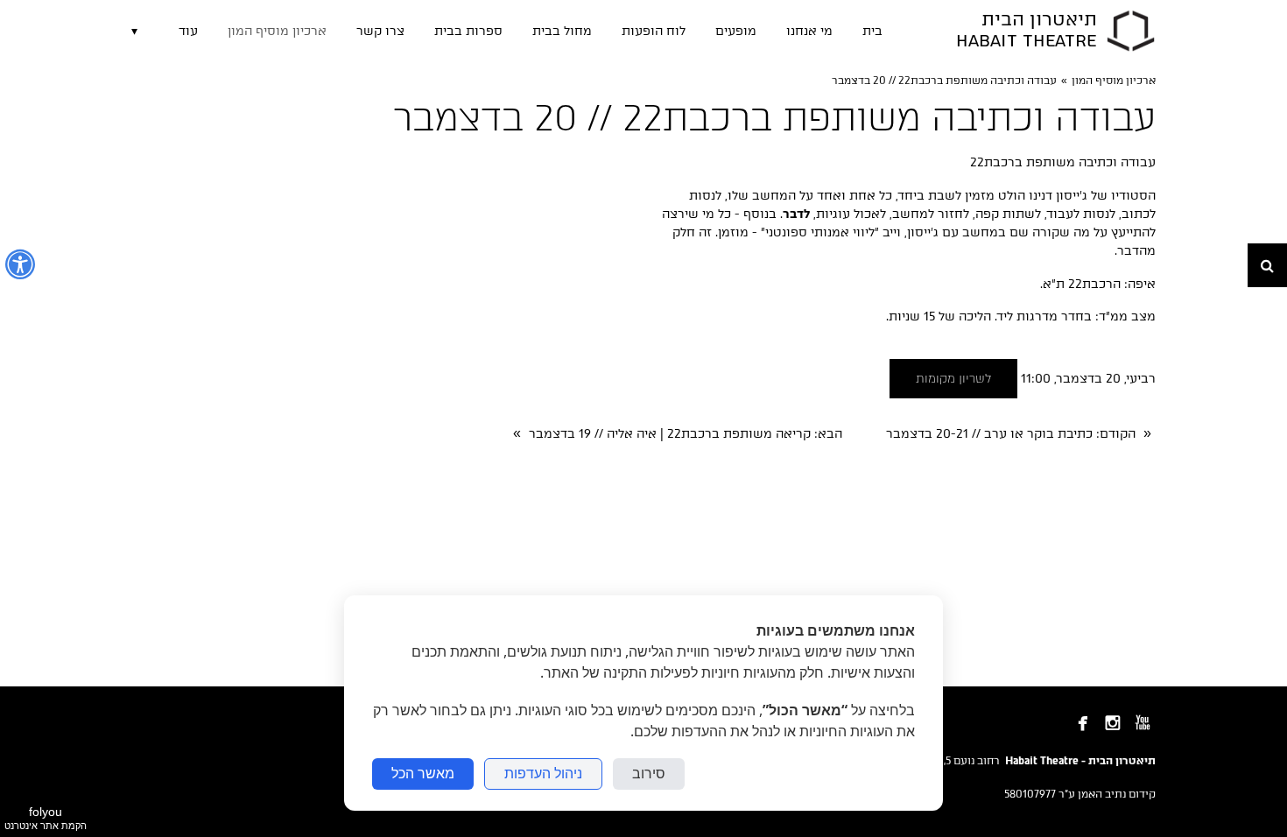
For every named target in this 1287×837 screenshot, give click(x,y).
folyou (45, 818)
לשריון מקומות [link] (953, 378)
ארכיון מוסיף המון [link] (1114, 80)
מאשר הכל (422, 773)
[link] (1131, 31)
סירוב (648, 773)
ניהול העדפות (543, 773)
